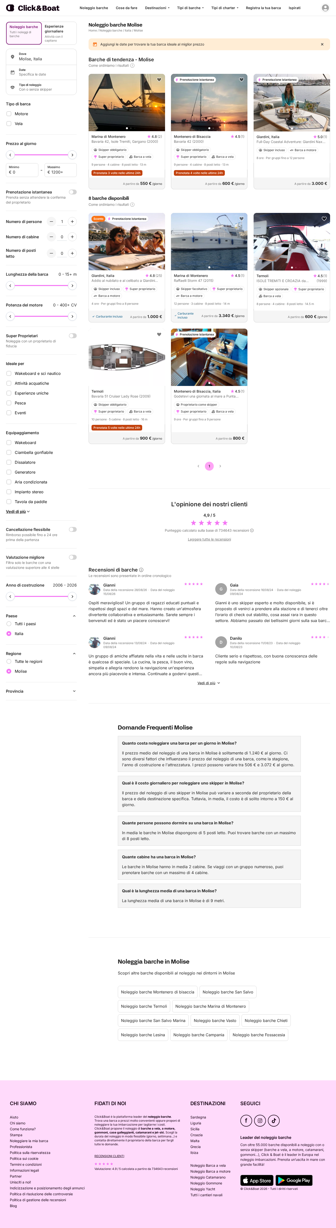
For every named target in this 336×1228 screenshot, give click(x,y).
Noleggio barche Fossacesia (259, 1034)
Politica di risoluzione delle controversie (41, 1194)
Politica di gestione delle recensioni (38, 1200)
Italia (128, 30)
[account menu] (325, 8)
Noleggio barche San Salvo (228, 991)
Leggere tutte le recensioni (209, 539)
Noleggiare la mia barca (29, 1141)
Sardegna (198, 1117)
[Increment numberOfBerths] (72, 253)
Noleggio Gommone (206, 1183)
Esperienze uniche (31, 393)
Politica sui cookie (24, 1158)
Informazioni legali (24, 1170)
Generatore (25, 472)
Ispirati (295, 8)
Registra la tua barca (263, 8)
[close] (322, 44)
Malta (194, 1141)
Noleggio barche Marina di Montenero (210, 1006)
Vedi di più (206, 683)
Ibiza (194, 1152)
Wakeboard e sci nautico (38, 373)
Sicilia (194, 1129)
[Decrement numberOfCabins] (51, 236)
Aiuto (14, 1117)
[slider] (10, 154)
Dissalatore (25, 462)
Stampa (16, 1135)
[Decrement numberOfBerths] (51, 253)
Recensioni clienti (109, 1156)
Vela (19, 123)
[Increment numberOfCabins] (72, 236)
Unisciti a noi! (20, 1182)
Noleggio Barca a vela (208, 1165)
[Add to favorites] (159, 80)
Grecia (195, 1147)
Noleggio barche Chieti (266, 1020)
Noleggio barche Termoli (144, 1006)
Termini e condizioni (26, 1164)
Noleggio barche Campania (198, 1034)
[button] (127, 128)
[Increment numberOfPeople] (72, 221)
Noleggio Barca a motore (210, 1171)
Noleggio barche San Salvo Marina (153, 1020)
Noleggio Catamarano (208, 1177)
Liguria (195, 1123)
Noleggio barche (94, 8)
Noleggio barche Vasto (215, 1020)
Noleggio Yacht (202, 1189)
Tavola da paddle (31, 501)
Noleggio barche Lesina (143, 1034)
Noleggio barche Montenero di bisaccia (157, 991)
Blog (13, 1206)
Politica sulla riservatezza (30, 1152)
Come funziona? (23, 1129)
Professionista (21, 1147)
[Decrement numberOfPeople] (51, 221)
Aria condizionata (31, 481)
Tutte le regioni (28, 661)
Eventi (20, 412)
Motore (21, 113)
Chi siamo (17, 1123)
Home (93, 30)
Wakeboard (25, 442)
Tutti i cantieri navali (206, 1195)
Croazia (196, 1135)
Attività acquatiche (32, 383)
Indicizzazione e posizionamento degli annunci (47, 1188)
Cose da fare (126, 8)
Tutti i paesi (25, 623)
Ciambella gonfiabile (34, 452)
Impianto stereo (29, 491)
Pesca (20, 402)
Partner (16, 1176)
